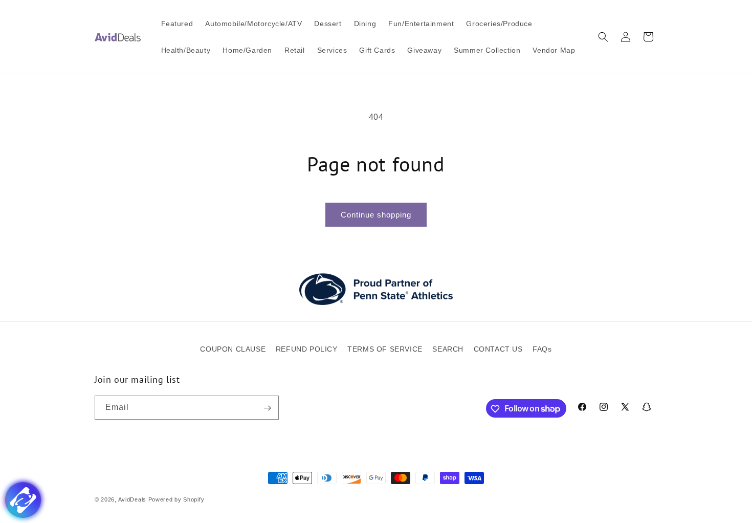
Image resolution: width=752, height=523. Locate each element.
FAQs (542, 349)
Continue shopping (376, 214)
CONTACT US (498, 349)
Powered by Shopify (176, 499)
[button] (603, 37)
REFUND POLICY (307, 349)
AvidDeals (132, 499)
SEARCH (447, 349)
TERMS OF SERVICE (385, 349)
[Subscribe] (267, 408)
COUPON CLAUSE (233, 349)
